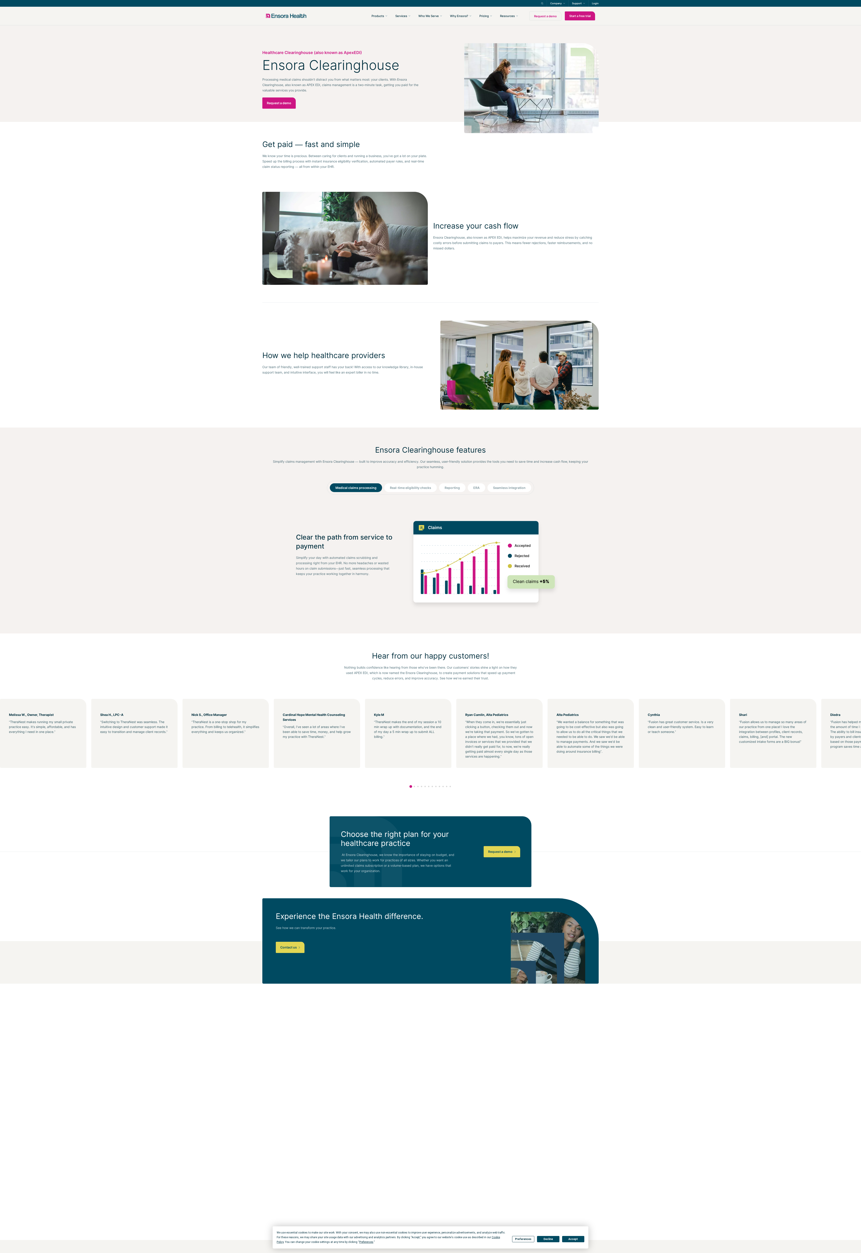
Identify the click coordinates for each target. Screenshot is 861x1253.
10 (443, 786)
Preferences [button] (366, 1242)
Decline (548, 1239)
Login (595, 3)
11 (446, 786)
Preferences (523, 1239)
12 (450, 786)
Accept (573, 1239)
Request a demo (545, 16)
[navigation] (454, 16)
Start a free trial (580, 16)
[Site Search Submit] (542, 3)
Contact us (289, 947)
